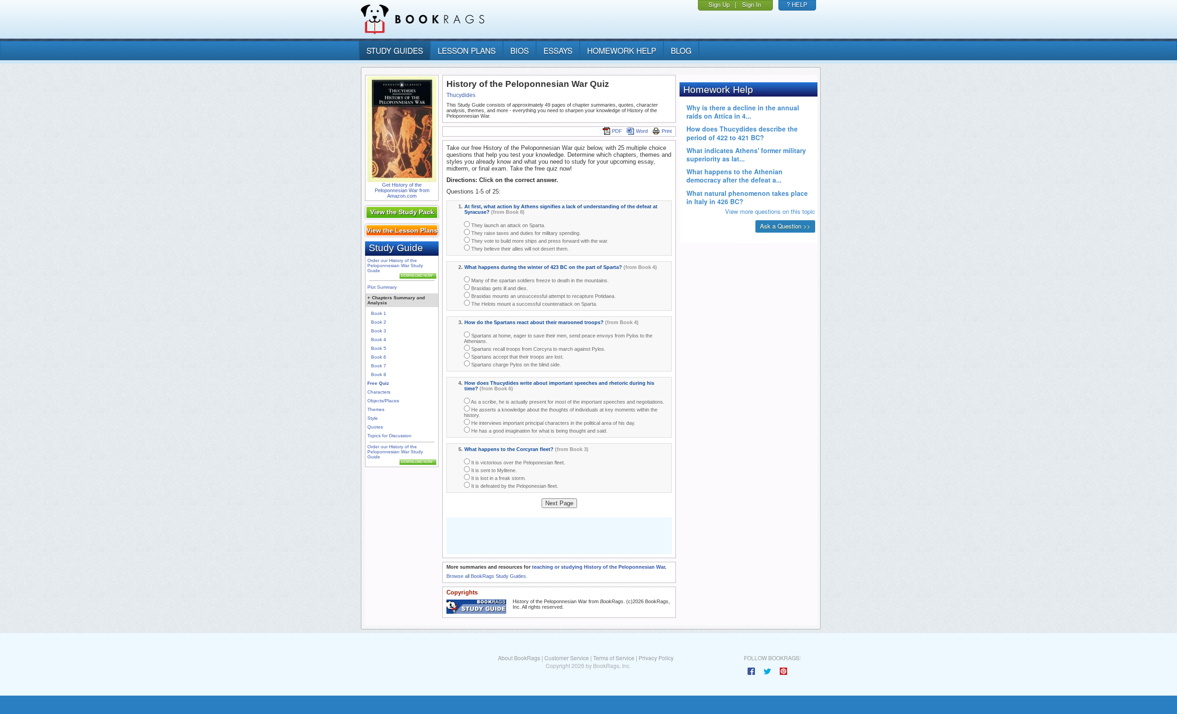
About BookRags (519, 658)
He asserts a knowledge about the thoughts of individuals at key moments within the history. (560, 412)
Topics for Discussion (389, 435)
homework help (621, 50)
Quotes (375, 426)
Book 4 (378, 339)
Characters (378, 391)
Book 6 (378, 357)
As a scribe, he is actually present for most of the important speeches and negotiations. (567, 402)
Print (667, 131)
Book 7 (378, 365)
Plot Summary (382, 287)
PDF (617, 131)
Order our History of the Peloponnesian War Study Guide (395, 265)
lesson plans (467, 50)
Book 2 (378, 322)
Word (642, 131)
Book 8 (378, 374)
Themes (375, 409)
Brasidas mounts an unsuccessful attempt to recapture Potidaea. (543, 296)
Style (372, 418)
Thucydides (460, 95)
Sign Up (719, 4)
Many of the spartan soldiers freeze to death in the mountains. (539, 280)
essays (557, 50)
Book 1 (378, 313)
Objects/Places (383, 400)
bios (519, 50)
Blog (681, 50)
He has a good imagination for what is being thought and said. (538, 431)
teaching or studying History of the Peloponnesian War (598, 567)
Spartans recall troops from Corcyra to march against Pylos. (538, 349)
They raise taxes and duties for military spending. (525, 233)
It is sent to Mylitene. (493, 470)
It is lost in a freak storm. (498, 478)
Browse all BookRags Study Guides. (486, 576)
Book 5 (378, 348)
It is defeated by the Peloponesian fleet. (514, 486)
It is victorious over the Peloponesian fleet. (517, 462)
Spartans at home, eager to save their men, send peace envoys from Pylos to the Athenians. (558, 338)
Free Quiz (378, 383)
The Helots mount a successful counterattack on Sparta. (533, 304)
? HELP (797, 4)
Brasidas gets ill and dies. (499, 288)
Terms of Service (613, 658)
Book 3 (378, 330)
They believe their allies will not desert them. (519, 248)
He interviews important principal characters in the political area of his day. (552, 423)
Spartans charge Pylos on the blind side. (515, 364)
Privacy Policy (656, 658)
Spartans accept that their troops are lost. (517, 357)
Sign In (751, 4)
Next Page (559, 503)
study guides (394, 50)
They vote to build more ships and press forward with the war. (539, 241)
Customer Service (566, 658)
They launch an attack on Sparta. (507, 225)
